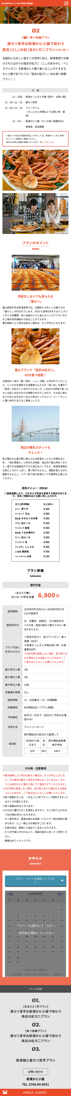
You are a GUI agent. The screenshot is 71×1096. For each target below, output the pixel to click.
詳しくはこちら (47, 142)
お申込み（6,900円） (35, 1092)
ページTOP (35, 989)
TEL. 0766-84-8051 (35, 1084)
